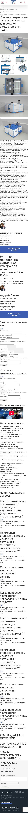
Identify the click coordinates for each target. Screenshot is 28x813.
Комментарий (3, 361)
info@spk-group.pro (6, 795)
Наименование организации (8, 378)
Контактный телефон (6, 337)
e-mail (1, 382)
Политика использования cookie (10, 808)
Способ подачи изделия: (7, 352)
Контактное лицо (5, 330)
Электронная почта (5, 335)
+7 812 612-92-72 (8, 791)
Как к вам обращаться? (8, 775)
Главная (1, 8)
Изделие (2, 339)
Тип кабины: (3, 346)
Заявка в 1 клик (6, 802)
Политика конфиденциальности (10, 810)
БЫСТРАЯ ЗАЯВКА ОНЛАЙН (14, 249)
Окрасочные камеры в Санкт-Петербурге (8, 9)
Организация (4, 333)
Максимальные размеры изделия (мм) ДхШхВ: (13, 341)
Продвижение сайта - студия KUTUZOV (10, 807)
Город (1, 387)
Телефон (3, 385)
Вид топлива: (3, 349)
